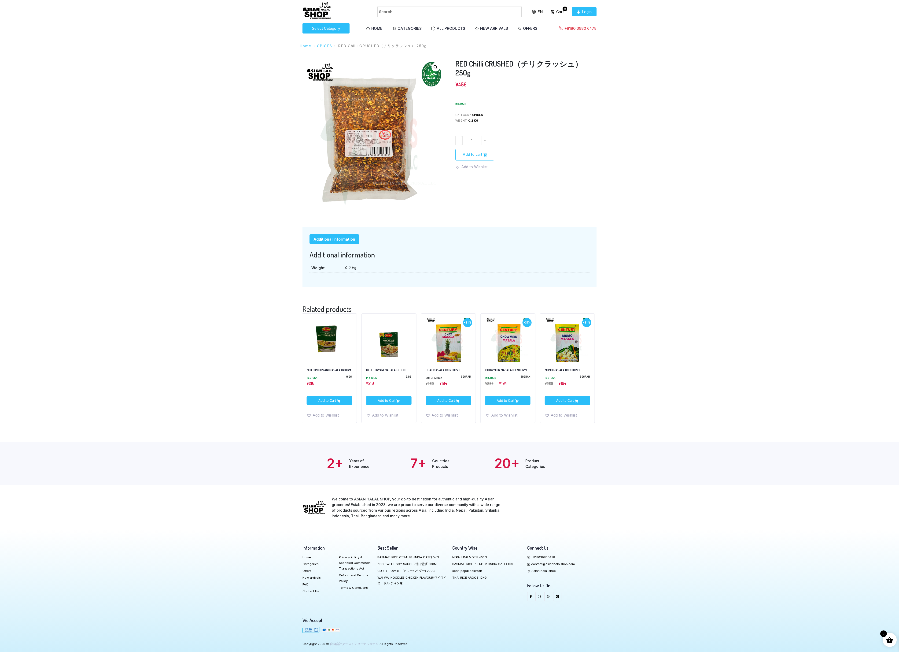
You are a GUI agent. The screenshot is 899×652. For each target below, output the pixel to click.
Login (586, 11)
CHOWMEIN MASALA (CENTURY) (446, 370)
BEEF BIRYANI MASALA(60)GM (326, 370)
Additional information (334, 239)
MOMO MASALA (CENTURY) (502, 370)
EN (539, 11)
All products (451, 28)
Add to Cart (327, 400)
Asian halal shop (543, 571)
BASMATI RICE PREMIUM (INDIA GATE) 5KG (408, 557)
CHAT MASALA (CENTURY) (383, 370)
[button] (435, 67)
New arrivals (494, 28)
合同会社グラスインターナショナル (354, 644)
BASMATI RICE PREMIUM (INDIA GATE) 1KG (482, 564)
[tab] (334, 239)
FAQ (305, 584)
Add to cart (473, 154)
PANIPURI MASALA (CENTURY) (564, 370)
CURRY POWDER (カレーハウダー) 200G (406, 571)
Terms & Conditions (353, 587)
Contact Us (310, 591)
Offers (530, 28)
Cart (559, 11)
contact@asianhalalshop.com (552, 564)
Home (377, 28)
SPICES (324, 46)
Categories (410, 28)
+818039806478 (542, 557)
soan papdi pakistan (467, 571)
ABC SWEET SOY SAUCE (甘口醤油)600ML (407, 564)
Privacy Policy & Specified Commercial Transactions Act (355, 562)
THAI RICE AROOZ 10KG (469, 577)
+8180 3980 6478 (580, 28)
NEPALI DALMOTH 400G (469, 557)
